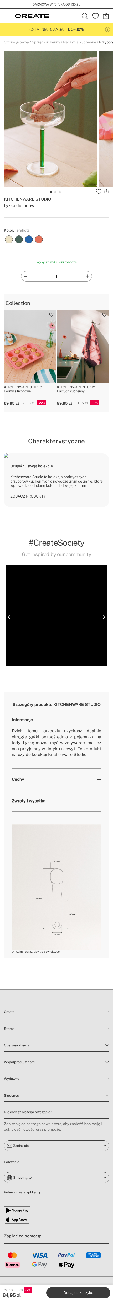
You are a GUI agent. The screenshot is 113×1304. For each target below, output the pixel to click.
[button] (9, 617)
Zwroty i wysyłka (28, 800)
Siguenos (11, 1095)
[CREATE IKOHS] (32, 16)
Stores (9, 1029)
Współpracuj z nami (19, 1062)
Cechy (18, 779)
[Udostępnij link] (106, 191)
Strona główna (16, 42)
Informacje (22, 719)
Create (9, 1012)
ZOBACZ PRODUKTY (28, 496)
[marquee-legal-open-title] (107, 29)
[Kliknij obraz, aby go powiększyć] (56, 887)
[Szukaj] (85, 16)
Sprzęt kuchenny (46, 42)
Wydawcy (11, 1079)
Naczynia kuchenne (79, 42)
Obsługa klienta (16, 1045)
